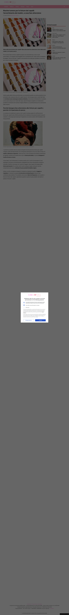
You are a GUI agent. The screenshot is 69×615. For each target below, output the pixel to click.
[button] (34, 307)
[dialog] (34, 307)
